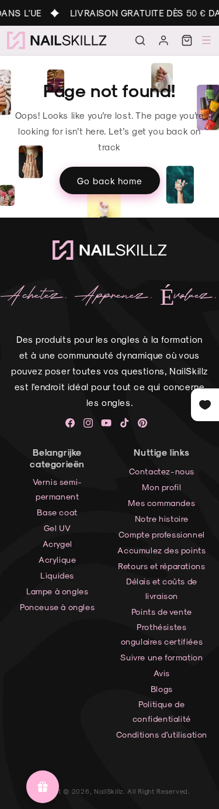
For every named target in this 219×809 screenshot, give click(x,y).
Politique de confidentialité (162, 711)
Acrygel (57, 544)
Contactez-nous (161, 471)
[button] (140, 40)
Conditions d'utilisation (161, 734)
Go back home (109, 180)
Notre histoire (162, 519)
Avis (162, 673)
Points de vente (161, 612)
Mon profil (161, 487)
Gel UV (57, 528)
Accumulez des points (161, 550)
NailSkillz (108, 791)
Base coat (57, 512)
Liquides (57, 575)
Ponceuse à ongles (57, 607)
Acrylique (57, 559)
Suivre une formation (161, 657)
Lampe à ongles (57, 591)
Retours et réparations (161, 566)
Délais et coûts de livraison (161, 588)
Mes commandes (161, 503)
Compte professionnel (162, 534)
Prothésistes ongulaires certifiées (162, 634)
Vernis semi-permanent (57, 489)
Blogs (162, 689)
